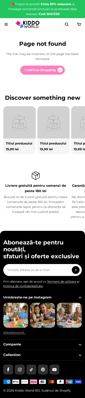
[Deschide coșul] (79, 24)
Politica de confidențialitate (23, 286)
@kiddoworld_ (14, 333)
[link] (42, 70)
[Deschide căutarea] (66, 24)
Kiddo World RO (27, 390)
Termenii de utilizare (61, 281)
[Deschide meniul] (6, 24)
